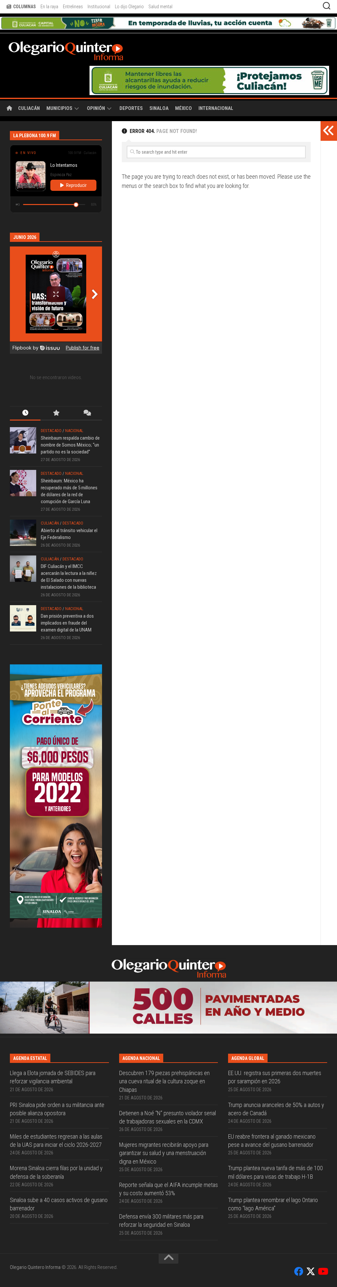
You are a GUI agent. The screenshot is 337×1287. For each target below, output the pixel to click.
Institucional (99, 6)
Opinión (96, 108)
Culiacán (29, 108)
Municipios (59, 108)
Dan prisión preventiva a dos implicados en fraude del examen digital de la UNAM (67, 623)
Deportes (131, 108)
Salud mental (160, 6)
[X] (310, 1271)
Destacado (51, 430)
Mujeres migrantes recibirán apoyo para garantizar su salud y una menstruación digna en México (163, 1153)
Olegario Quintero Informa (35, 1267)
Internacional (215, 108)
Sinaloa (158, 108)
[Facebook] (298, 1271)
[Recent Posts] (25, 413)
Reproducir (76, 185)
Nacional (74, 430)
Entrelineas (73, 6)
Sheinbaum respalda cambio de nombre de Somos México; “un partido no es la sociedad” (70, 445)
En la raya (49, 6)
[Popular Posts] (55, 413)
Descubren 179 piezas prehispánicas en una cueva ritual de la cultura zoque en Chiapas (164, 1081)
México (183, 108)
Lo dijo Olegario (129, 6)
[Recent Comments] (86, 413)
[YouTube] (322, 1271)
